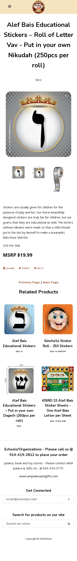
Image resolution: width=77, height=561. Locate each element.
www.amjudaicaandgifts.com (38, 476)
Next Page (50, 282)
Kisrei (49, 538)
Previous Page (29, 282)
